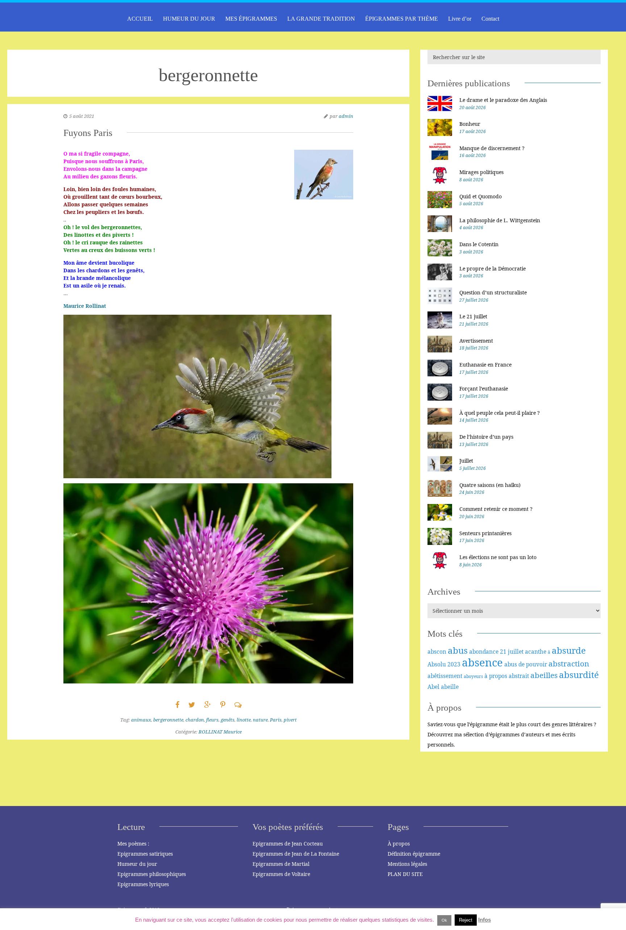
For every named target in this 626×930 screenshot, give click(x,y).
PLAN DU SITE (405, 874)
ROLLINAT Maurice (220, 731)
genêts (227, 719)
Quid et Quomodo (480, 196)
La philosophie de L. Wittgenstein (499, 220)
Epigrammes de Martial (281, 863)
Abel (433, 687)
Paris (275, 719)
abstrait (519, 676)
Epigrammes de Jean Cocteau (288, 843)
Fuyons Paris (87, 133)
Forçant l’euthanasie (483, 388)
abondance (483, 652)
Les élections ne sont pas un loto (498, 557)
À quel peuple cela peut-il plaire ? (499, 412)
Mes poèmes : (133, 843)
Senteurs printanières (485, 533)
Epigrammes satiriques (145, 853)
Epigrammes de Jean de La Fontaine (296, 853)
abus (458, 650)
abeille (450, 687)
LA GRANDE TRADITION (321, 19)
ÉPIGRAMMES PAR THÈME (401, 19)
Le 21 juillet (473, 316)
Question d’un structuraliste (493, 292)
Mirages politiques (481, 172)
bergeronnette (168, 719)
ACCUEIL (140, 19)
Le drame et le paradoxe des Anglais (503, 99)
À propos (399, 843)
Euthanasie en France (485, 364)
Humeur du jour (137, 863)
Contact (490, 19)
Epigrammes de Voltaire (281, 874)
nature (260, 719)
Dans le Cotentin (478, 244)
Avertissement (476, 340)
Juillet (466, 460)
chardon (194, 719)
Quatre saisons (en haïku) (490, 484)
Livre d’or (459, 19)
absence (482, 662)
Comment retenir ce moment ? (496, 508)
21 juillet (511, 652)
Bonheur (469, 123)
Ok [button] (444, 920)
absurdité (579, 675)
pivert (290, 719)
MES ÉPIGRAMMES (251, 19)
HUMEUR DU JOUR (189, 19)
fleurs (212, 719)
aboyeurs (473, 676)
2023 (453, 664)
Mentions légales (407, 863)
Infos (484, 920)
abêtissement (444, 676)
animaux (141, 719)
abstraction (568, 663)
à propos (495, 676)
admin (346, 116)
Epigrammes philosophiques (151, 874)
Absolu (436, 664)
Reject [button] (465, 920)
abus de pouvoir (525, 664)
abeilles (544, 675)
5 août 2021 (81, 116)
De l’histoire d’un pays (486, 436)
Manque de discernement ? (492, 148)
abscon (436, 652)
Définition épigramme (414, 853)
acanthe (535, 652)
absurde (569, 650)
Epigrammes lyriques (143, 884)
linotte (244, 719)
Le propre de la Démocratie (492, 268)
